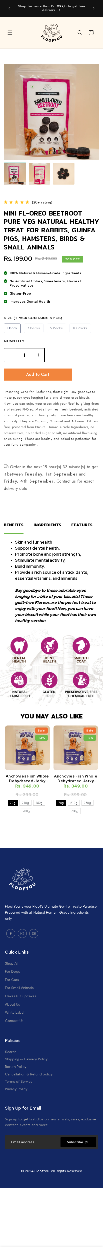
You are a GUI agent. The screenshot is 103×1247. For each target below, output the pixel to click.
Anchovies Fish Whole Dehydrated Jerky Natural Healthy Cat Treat (27, 779)
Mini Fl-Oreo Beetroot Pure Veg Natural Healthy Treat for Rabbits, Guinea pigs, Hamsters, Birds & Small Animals (51, 230)
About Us (12, 1004)
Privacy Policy (16, 1089)
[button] (10, 32)
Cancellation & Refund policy (29, 1074)
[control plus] (38, 355)
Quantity (14, 341)
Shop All (11, 963)
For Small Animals (19, 988)
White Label (14, 1012)
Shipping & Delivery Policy (26, 1059)
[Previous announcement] (9, 8)
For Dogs (12, 971)
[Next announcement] (93, 8)
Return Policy (15, 1066)
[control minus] (10, 355)
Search (10, 1052)
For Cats (12, 980)
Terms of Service (18, 1081)
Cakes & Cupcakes (20, 996)
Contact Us (14, 1021)
